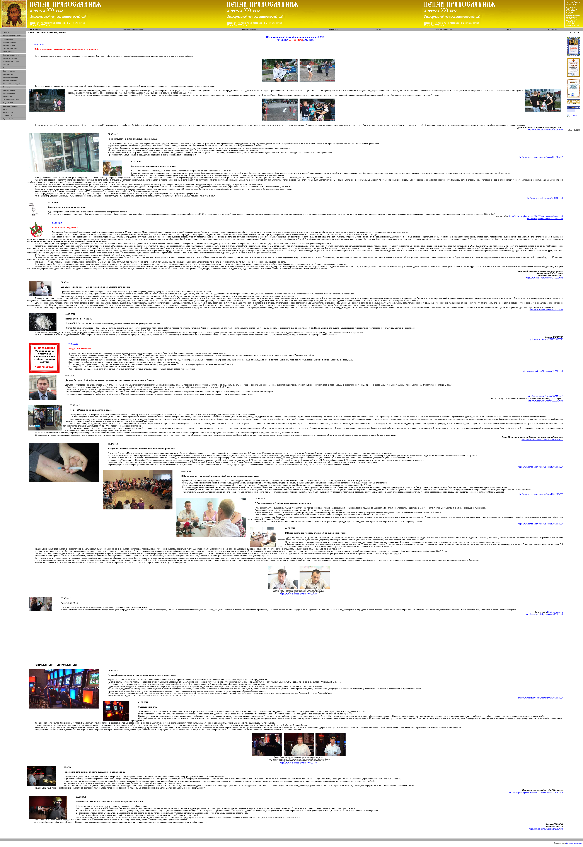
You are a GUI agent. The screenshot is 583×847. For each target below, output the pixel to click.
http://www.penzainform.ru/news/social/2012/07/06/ (540, 467)
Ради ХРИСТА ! (8, 103)
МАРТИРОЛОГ (8, 52)
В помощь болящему (10, 106)
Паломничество (9, 90)
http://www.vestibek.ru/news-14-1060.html (544, 198)
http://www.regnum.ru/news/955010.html (545, 401)
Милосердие (7, 96)
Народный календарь (250, 29)
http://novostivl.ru (555, 612)
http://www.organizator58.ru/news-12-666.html (543, 371)
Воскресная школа (10, 80)
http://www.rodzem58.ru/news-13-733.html (544, 278)
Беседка (6, 64)
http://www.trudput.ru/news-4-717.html (546, 310)
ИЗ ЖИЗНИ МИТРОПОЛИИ (12, 36)
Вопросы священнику (11, 77)
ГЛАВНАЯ (6, 33)
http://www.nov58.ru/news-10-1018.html (545, 130)
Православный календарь (133, 29)
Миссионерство (9, 93)
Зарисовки (7, 68)
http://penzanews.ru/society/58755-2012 (545, 396)
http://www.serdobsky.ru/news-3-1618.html (544, 614)
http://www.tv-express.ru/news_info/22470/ (298, 763)
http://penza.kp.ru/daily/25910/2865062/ (545, 339)
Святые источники (10, 58)
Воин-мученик (8, 74)
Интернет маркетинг (574, 843)
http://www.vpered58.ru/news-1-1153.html (545, 218)
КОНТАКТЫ (552, 29)
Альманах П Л (8, 112)
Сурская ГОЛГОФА (10, 49)
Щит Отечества (9, 71)
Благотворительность (11, 100)
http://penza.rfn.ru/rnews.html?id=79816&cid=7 (542, 439)
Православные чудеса (11, 84)
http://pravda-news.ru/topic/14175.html (546, 829)
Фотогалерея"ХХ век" (11, 61)
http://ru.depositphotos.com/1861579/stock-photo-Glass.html (536, 216)
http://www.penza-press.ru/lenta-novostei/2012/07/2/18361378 (536, 792)
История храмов (9, 45)
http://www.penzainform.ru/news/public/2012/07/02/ (540, 157)
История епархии (9, 42)
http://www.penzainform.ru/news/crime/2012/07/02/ (540, 698)
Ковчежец (6, 87)
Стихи (508, 29)
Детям (378, 29)
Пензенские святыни (11, 55)
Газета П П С (7, 115)
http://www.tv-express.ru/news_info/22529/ (298, 594)
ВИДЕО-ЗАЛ (333, 29)
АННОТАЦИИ (35, 29)
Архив (5, 109)
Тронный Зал (8, 39)
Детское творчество (444, 29)
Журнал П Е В (8, 119)
